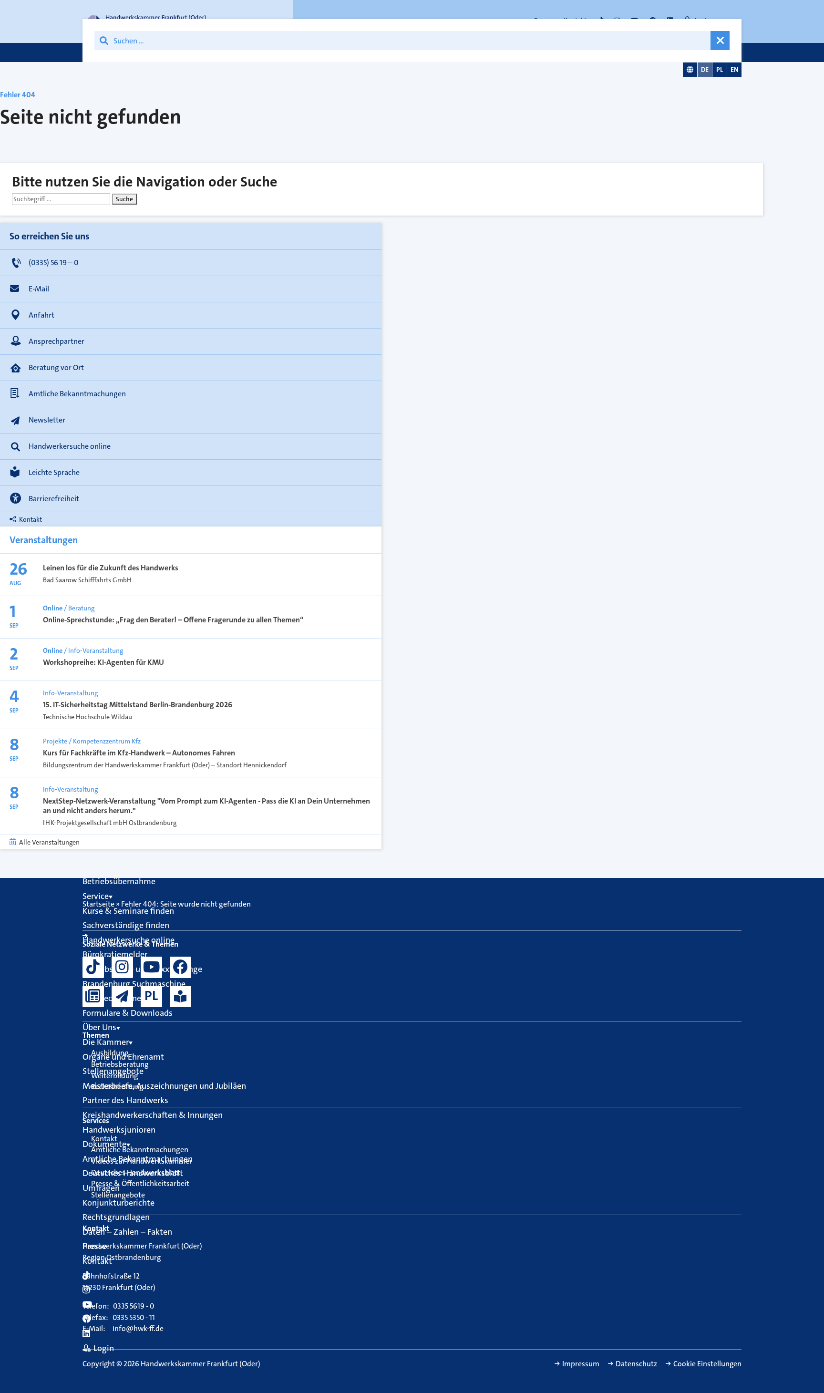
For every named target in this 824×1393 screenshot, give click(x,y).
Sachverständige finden (125, 925)
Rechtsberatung (117, 1087)
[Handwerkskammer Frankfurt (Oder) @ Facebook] (180, 967)
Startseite (98, 904)
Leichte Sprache (54, 472)
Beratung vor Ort (56, 367)
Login (103, 1348)
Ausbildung (110, 1053)
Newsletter (47, 420)
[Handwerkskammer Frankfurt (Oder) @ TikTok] (93, 967)
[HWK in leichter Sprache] (180, 996)
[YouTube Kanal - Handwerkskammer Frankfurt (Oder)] (151, 967)
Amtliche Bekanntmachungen (77, 394)
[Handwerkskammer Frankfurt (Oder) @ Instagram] (122, 967)
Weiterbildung (114, 1076)
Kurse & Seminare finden (128, 911)
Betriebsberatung (120, 1064)
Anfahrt (41, 315)
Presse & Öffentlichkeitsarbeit (140, 1183)
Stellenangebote (118, 1195)
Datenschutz (636, 1364)
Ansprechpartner (56, 341)
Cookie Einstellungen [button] (707, 1364)
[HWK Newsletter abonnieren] (122, 996)
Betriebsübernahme (118, 881)
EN (735, 69)
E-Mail (39, 289)
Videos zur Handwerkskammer (141, 1161)
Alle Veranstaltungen (49, 842)
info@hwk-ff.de (138, 1328)
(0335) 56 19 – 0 (54, 263)
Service (95, 896)
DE (705, 69)
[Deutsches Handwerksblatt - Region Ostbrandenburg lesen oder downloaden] (93, 996)
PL (719, 69)
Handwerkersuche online (70, 446)
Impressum (580, 1364)
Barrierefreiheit (54, 499)
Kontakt (30, 519)
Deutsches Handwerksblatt (135, 1172)
